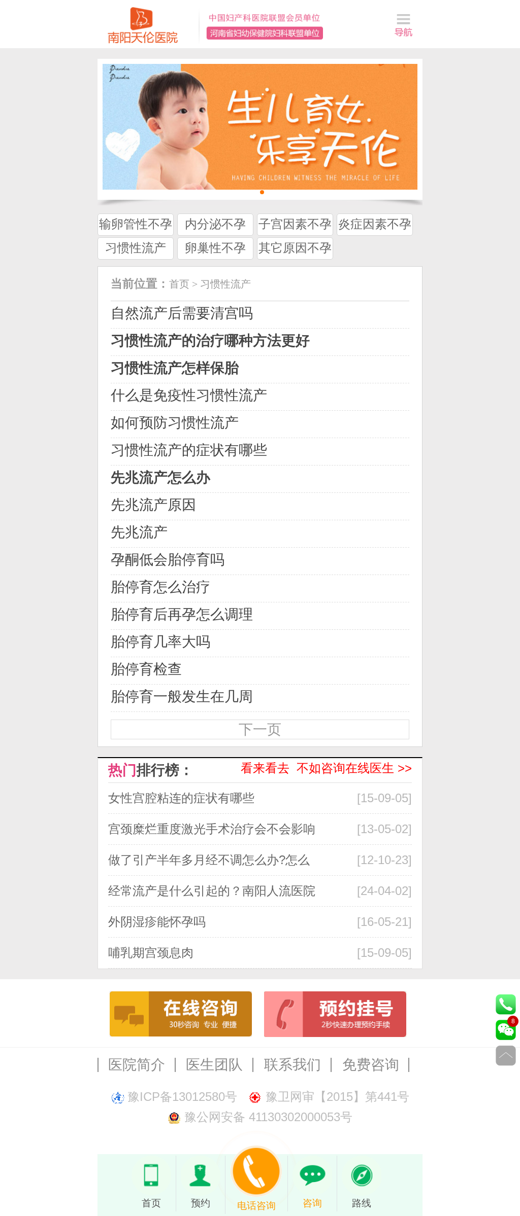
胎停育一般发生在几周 (182, 696)
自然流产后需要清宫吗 (182, 313)
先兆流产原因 (153, 505)
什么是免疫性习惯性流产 (189, 395)
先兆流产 (139, 532)
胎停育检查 (146, 669)
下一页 (260, 729)
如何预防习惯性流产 (175, 423)
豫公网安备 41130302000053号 (268, 1117)
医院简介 (136, 1064)
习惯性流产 (225, 284)
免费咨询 (370, 1064)
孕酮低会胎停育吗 (167, 559)
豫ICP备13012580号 (182, 1096)
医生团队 (214, 1064)
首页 (179, 284)
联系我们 (292, 1064)
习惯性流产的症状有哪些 (189, 450)
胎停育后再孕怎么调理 (182, 614)
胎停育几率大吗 (160, 642)
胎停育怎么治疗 (160, 587)
